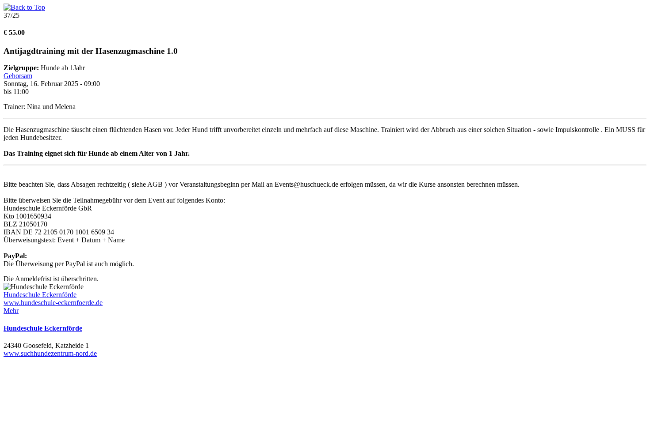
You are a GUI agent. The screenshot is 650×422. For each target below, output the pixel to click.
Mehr (11, 310)
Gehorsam (18, 75)
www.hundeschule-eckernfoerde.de (53, 302)
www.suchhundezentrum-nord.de (50, 353)
